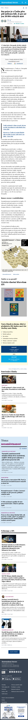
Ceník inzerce (4, 693)
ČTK (8, 20)
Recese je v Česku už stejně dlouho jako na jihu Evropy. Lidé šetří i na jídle (13, 416)
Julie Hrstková (9, 596)
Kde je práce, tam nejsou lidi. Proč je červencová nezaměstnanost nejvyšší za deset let (13, 481)
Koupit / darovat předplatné (8, 697)
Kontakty (4, 684)
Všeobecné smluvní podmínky (17, 691)
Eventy (3, 700)
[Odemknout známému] (26, 8)
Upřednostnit (20, 63)
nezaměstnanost (11, 444)
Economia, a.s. (11, 663)
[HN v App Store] (16, 678)
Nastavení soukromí (15, 689)
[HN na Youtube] (20, 672)
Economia (4, 689)
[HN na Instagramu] (14, 672)
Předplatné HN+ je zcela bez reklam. (20, 368)
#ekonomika (16, 274)
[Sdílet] (23, 8)
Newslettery (4, 702)
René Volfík (23, 40)
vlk (10, 20)
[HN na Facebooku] (12, 672)
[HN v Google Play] (6, 678)
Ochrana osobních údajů (16, 684)
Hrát (8, 299)
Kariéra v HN (4, 691)
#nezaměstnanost (7, 274)
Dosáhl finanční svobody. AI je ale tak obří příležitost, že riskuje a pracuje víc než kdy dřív (13, 634)
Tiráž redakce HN (5, 687)
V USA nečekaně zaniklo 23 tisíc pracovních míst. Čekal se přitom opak (12, 503)
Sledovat (9, 63)
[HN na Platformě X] (10, 672)
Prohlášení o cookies (15, 687)
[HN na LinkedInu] (16, 672)
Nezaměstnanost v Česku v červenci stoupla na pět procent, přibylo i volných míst (13, 492)
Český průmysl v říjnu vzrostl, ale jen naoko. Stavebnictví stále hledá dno (13, 389)
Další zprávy (14, 651)
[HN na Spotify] (18, 672)
